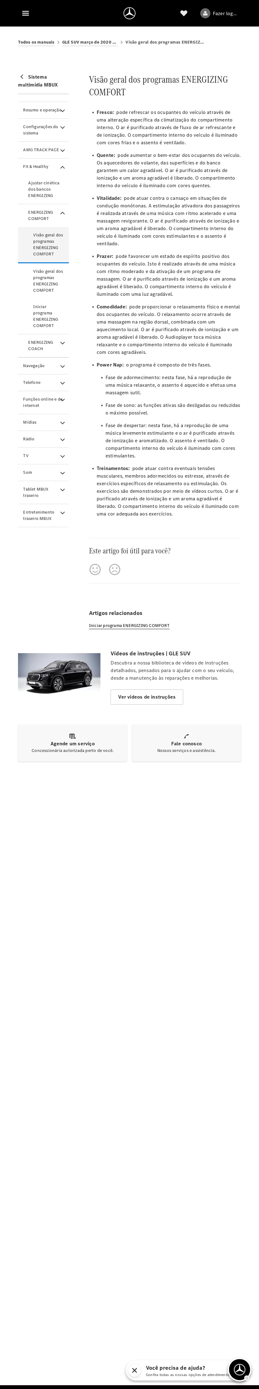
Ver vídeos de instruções (147, 697)
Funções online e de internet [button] (43, 402)
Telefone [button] (31, 382)
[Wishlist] (184, 13)
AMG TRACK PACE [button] (41, 150)
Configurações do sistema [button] (40, 130)
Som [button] (27, 472)
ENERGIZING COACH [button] (40, 345)
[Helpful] (95, 569)
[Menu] (25, 13)
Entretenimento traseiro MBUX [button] (38, 515)
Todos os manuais (36, 42)
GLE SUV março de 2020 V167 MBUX (90, 42)
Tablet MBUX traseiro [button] (35, 492)
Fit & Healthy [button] (35, 167)
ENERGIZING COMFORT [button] (40, 215)
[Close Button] (134, 1370)
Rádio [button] (28, 439)
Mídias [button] (29, 422)
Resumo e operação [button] (42, 110)
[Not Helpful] (115, 569)
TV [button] (25, 456)
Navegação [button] (34, 366)
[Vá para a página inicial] (129, 13)
